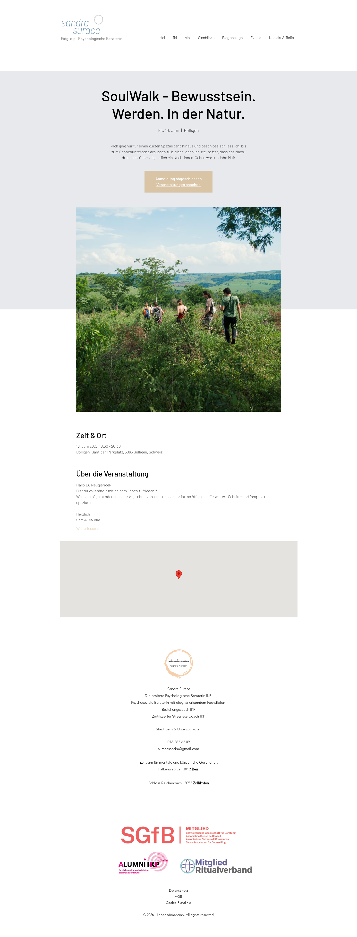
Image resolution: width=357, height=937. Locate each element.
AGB (178, 896)
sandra (75, 22)
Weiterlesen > (87, 528)
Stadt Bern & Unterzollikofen (178, 729)
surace (80, 29)
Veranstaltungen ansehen (178, 184)
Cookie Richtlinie (178, 902)
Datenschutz (178, 890)
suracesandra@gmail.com (178, 748)
